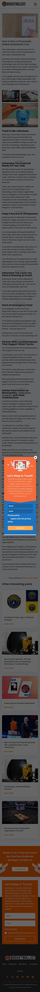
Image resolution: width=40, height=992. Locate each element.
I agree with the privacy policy (19, 520)
